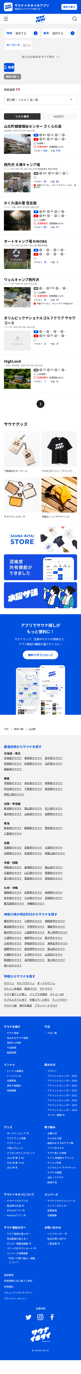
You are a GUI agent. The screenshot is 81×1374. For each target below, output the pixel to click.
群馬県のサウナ (54, 783)
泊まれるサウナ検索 (17, 1037)
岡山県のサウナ (54, 867)
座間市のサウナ (13, 949)
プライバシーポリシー (16, 1298)
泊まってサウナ (55, 1177)
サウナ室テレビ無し (15, 994)
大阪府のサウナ (54, 847)
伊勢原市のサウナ (34, 943)
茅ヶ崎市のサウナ (57, 932)
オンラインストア (16, 1133)
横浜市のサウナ (13, 921)
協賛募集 (11, 1090)
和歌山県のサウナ (55, 853)
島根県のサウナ (33, 867)
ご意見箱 (52, 1243)
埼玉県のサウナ (13, 789)
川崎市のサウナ (33, 921)
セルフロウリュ (26, 983)
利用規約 (8, 1286)
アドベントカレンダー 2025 (62, 1075)
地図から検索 (14, 1042)
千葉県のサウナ (33, 789)
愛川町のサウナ (56, 960)
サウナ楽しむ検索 (56, 1152)
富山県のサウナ (33, 808)
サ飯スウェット (15, 1148)
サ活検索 (11, 1047)
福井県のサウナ (13, 814)
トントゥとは (14, 1075)
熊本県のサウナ (13, 898)
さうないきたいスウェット (21, 1152)
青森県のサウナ (33, 758)
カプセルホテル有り (15, 1000)
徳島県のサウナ (54, 873)
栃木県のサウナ (33, 783)
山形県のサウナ (54, 763)
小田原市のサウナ (34, 932)
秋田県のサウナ (33, 763)
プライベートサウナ (46, 1005)
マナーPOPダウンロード (20, 1248)
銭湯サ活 (52, 1182)
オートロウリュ (46, 983)
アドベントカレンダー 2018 (62, 1110)
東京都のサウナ (54, 789)
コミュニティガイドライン (18, 1292)
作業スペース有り (39, 1000)
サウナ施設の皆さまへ (18, 1233)
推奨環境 (8, 1275)
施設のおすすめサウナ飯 (60, 1143)
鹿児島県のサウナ (14, 903)
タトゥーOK (57, 994)
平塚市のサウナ (36, 926)
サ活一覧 (52, 1033)
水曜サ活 (52, 1133)
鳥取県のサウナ (13, 867)
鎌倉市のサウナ (56, 926)
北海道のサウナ (13, 758)
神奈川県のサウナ (14, 794)
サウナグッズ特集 (16, 1138)
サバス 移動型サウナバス (60, 1157)
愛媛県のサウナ (33, 878)
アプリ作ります (55, 1148)
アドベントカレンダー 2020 (62, 1100)
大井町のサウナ (33, 954)
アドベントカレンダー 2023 (62, 1085)
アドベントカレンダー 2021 (62, 1095)
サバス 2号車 (54, 1162)
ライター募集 (54, 1115)
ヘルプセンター (55, 1233)
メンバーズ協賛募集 (17, 1253)
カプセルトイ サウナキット (61, 1167)
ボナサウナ (46, 988)
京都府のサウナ (33, 847)
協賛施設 (52, 1210)
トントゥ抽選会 (15, 1070)
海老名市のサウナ (57, 943)
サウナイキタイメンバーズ (61, 1200)
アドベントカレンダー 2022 (62, 1090)
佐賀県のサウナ (33, 892)
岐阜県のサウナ (13, 828)
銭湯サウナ (30, 988)
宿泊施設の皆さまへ (17, 1238)
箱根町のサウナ (13, 960)
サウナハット (14, 1143)
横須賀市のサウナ (14, 926)
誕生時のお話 (14, 1205)
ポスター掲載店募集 (17, 1243)
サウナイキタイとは (17, 1200)
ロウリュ (9, 983)
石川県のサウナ (54, 808)
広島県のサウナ (13, 873)
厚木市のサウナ (54, 938)
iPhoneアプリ (14, 1210)
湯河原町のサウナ (34, 960)
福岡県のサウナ (13, 892)
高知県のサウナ (54, 878)
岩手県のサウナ (54, 758)
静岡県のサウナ (33, 828)
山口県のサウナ (33, 873)
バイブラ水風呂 (38, 994)
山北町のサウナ (54, 954)
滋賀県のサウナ (13, 847)
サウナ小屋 (10, 1005)
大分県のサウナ (33, 898)
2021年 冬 (12, 1167)
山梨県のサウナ (33, 814)
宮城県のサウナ (13, 763)
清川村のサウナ (13, 965)
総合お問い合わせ (56, 1238)
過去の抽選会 (14, 1085)
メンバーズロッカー (57, 1205)
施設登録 (11, 1052)
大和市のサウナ (13, 943)
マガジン (52, 1070)
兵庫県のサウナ (13, 853)
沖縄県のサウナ (36, 903)
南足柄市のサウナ (34, 949)
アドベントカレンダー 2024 (62, 1080)
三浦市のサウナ (13, 938)
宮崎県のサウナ (54, 898)
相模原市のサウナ (55, 921)
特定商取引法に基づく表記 (18, 1280)
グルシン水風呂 (13, 988)
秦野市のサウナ (33, 938)
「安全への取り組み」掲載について (21, 1260)
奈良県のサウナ (33, 853)
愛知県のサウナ (54, 828)
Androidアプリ (15, 1215)
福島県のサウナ (13, 769)
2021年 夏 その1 (15, 1157)
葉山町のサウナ (56, 949)
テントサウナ (59, 1000)
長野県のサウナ (54, 814)
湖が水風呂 (25, 1005)
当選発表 (11, 1080)
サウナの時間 (54, 1172)
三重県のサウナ (13, 833)
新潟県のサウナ (13, 808)
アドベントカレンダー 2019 (62, 1105)
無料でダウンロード (40, 655)
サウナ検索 (13, 1033)
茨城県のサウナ (13, 783)
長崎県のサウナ (54, 892)
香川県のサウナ (13, 878)
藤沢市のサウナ (13, 932)
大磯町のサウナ (13, 954)
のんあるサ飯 (54, 1138)
